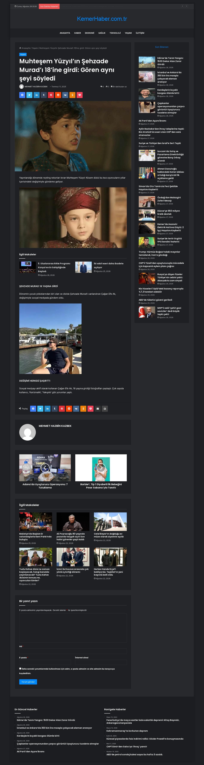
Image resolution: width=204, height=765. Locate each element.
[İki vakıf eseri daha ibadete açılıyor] (83, 267)
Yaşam (128, 33)
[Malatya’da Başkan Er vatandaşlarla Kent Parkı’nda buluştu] (35, 521)
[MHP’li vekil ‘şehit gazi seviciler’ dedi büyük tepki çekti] (147, 312)
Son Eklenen (161, 46)
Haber (77, 33)
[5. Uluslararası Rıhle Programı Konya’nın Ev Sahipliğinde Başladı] (27, 267)
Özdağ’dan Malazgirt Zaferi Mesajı (169, 199)
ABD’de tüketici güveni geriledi (155, 299)
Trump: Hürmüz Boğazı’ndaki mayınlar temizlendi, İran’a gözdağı (159, 253)
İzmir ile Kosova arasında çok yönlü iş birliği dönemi (73, 570)
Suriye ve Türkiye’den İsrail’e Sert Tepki (160, 143)
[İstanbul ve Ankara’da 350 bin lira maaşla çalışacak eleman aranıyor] (147, 76)
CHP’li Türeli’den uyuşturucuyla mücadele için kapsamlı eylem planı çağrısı (161, 265)
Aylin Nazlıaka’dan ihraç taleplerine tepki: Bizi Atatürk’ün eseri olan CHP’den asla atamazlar (161, 132)
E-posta (23, 657)
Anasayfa (65, 33)
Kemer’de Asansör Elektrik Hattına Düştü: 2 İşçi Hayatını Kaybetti (170, 227)
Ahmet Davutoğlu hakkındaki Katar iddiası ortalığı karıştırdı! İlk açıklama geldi (170, 173)
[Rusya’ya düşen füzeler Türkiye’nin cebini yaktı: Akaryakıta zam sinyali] (147, 278)
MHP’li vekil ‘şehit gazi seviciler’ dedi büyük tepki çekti (169, 311)
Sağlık (101, 33)
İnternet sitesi (81, 657)
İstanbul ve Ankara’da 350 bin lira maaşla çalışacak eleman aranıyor (169, 77)
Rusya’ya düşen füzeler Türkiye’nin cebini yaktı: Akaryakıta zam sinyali (170, 277)
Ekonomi (89, 33)
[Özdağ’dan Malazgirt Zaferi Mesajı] (147, 201)
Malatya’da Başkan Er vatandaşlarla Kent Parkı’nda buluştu (35, 536)
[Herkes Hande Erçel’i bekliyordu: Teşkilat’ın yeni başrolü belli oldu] (110, 557)
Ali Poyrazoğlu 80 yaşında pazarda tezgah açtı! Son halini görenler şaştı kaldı (71, 536)
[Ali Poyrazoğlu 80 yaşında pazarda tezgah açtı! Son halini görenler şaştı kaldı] (73, 521)
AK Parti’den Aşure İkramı (152, 120)
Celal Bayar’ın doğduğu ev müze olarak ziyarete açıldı (109, 535)
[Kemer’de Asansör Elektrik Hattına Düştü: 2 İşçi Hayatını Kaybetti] (147, 228)
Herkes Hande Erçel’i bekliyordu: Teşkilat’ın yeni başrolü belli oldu (108, 572)
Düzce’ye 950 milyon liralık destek (168, 212)
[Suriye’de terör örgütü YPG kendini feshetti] (147, 242)
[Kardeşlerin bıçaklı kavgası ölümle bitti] (147, 94)
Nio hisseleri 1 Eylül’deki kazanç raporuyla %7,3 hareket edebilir (161, 290)
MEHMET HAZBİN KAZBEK (36, 86)
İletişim (140, 33)
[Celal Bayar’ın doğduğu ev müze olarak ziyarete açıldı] (110, 521)
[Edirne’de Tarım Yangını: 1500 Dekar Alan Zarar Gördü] (147, 62)
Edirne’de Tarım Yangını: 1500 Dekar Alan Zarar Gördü (170, 61)
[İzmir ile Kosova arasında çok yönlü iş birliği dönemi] (73, 557)
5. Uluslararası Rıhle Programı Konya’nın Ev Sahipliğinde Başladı (54, 267)
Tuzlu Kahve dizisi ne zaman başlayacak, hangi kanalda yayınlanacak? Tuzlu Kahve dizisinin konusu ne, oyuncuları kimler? (34, 575)
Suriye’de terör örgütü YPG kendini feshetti (169, 240)
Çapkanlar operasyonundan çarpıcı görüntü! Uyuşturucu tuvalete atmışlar (171, 108)
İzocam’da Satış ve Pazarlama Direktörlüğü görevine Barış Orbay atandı (170, 156)
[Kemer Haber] (102, 18)
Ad (21, 646)
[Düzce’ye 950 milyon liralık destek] (147, 215)
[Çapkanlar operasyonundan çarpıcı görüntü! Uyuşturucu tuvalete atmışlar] (147, 107)
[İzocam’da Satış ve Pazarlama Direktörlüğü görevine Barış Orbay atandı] (147, 155)
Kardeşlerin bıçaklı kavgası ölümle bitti (78, 6)
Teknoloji (115, 33)
